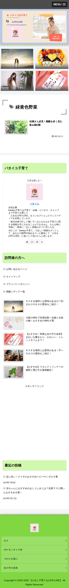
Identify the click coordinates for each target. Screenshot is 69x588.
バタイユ (34, 203)
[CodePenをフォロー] (32, 242)
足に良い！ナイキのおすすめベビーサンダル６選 (32, 476)
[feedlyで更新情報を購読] (37, 242)
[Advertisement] (34, 422)
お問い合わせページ (16, 269)
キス (6, 540)
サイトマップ (13, 276)
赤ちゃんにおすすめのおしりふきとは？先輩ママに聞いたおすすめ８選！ (34, 490)
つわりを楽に (11, 558)
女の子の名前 (11, 567)
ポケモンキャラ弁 (13, 549)
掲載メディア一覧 (15, 291)
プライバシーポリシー (18, 284)
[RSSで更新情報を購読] (42, 242)
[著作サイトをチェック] (27, 242)
